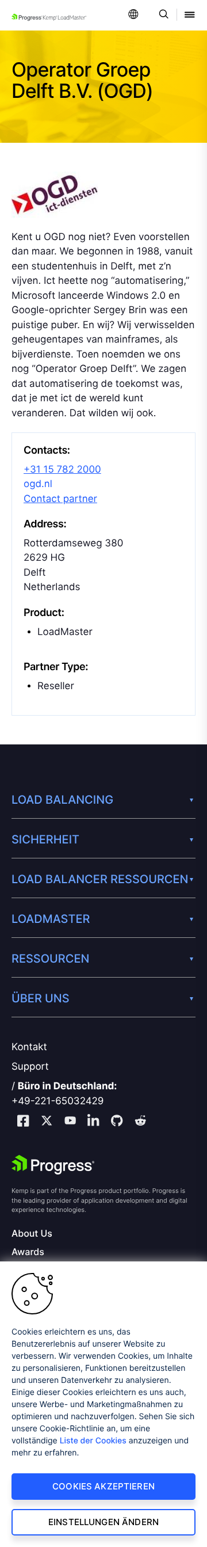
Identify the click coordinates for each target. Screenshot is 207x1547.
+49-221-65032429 (57, 1101)
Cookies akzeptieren (103, 1486)
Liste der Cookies (93, 1441)
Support (30, 1067)
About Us (32, 1233)
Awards (28, 1251)
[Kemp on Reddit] (140, 1122)
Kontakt (29, 1047)
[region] (103, 1404)
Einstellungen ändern (103, 1521)
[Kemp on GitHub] (116, 1122)
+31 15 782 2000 (62, 470)
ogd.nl (38, 484)
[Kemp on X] (46, 1122)
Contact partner (60, 499)
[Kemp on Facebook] (23, 1122)
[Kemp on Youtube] (70, 1122)
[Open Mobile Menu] (190, 15)
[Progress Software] (53, 1164)
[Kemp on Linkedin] (93, 1122)
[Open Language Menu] (133, 15)
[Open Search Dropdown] (162, 15)
